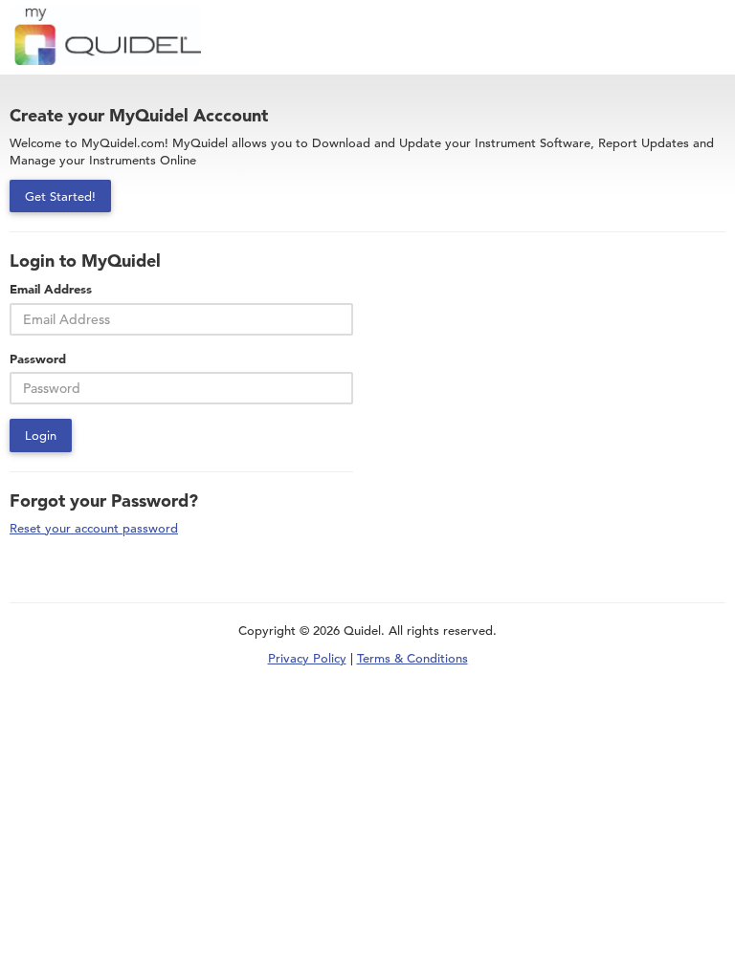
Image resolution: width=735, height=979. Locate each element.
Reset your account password (94, 528)
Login (40, 435)
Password (38, 358)
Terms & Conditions (412, 658)
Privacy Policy (307, 658)
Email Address (51, 288)
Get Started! (60, 196)
